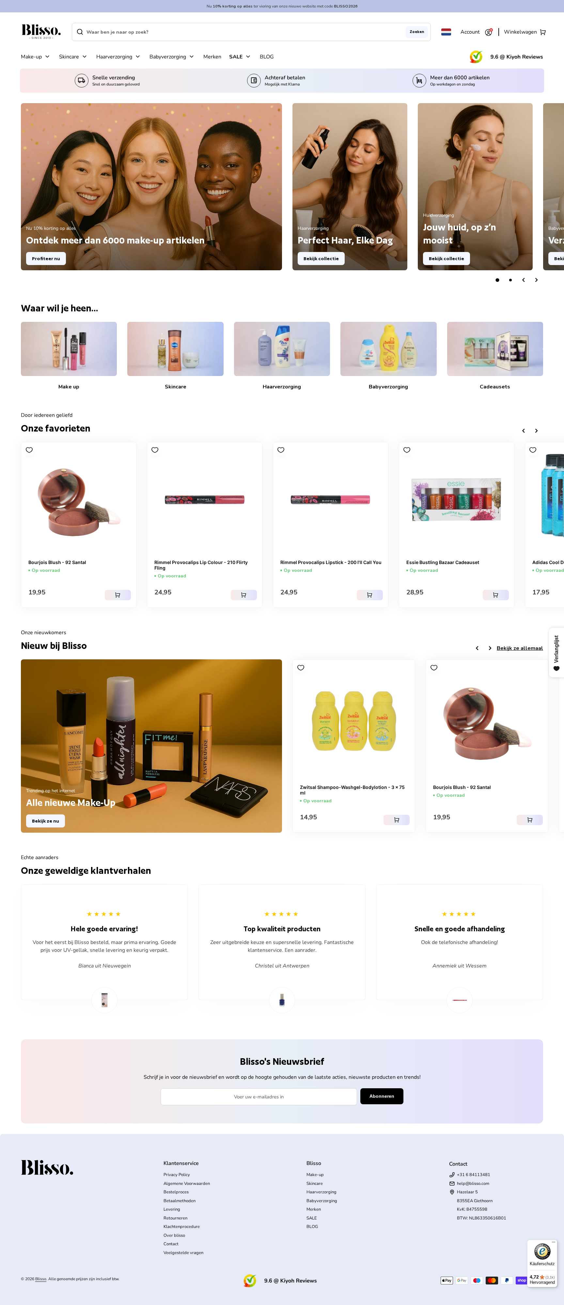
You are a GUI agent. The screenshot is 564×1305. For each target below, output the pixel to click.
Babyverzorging (167, 56)
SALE (236, 56)
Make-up (31, 56)
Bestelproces (176, 1192)
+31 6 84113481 (473, 1175)
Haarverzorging (114, 56)
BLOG (267, 56)
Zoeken (417, 31)
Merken (212, 56)
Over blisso (174, 1235)
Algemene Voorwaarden (187, 1184)
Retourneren (175, 1218)
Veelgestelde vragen (183, 1253)
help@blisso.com (473, 1184)
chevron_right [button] (536, 280)
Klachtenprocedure (182, 1227)
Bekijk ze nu (45, 821)
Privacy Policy (177, 1175)
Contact (171, 1244)
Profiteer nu (46, 258)
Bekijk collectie (321, 258)
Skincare (69, 56)
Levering (172, 1209)
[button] (497, 280)
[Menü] (553, 1244)
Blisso (40, 1278)
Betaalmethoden (180, 1201)
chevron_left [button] (523, 280)
